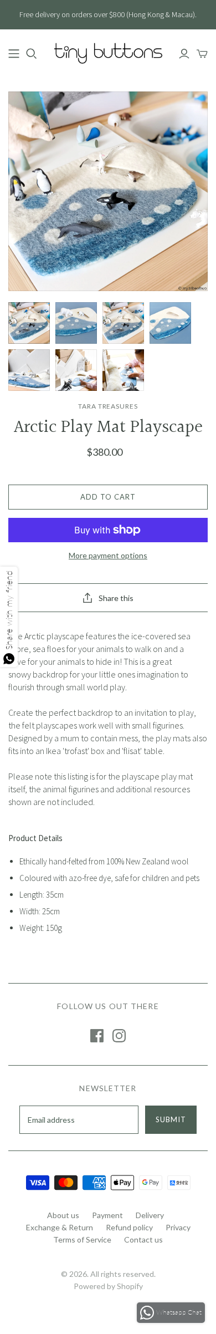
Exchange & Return (59, 1227)
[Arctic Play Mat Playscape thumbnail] (29, 323)
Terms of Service (82, 1239)
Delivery (150, 1215)
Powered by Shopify (108, 1286)
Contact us (143, 1239)
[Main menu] (13, 53)
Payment (107, 1215)
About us (63, 1215)
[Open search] (31, 53)
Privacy (178, 1227)
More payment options (108, 555)
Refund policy (129, 1227)
